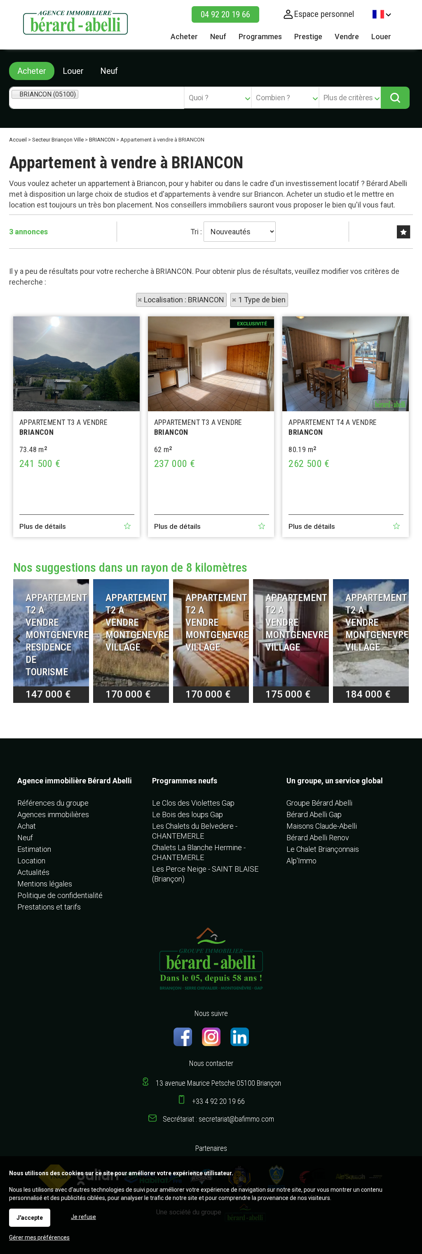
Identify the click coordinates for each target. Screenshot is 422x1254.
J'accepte (29, 1217)
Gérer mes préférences (39, 1237)
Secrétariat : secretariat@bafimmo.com (218, 1119)
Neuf (109, 71)
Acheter (31, 71)
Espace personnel (324, 14)
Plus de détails (42, 526)
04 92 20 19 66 (225, 14)
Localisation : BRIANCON (184, 299)
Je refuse (83, 1217)
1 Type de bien (262, 299)
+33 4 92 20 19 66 (218, 1101)
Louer (73, 71)
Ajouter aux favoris (127, 526)
